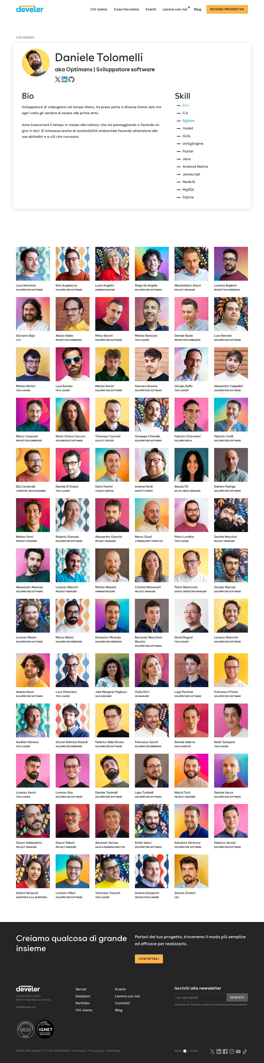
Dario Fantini (104, 488)
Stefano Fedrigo (227, 488)
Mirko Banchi (108, 337)
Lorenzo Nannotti (227, 639)
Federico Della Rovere (109, 744)
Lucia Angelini (105, 287)
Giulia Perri (142, 694)
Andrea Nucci (29, 694)
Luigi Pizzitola (188, 694)
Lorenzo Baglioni (227, 287)
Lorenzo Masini (29, 639)
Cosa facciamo (126, 9)
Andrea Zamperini (147, 895)
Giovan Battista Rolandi (72, 744)
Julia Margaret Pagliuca (111, 694)
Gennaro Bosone (148, 388)
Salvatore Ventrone (188, 844)
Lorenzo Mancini (67, 589)
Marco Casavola (29, 438)
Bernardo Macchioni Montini (148, 641)
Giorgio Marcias (227, 589)
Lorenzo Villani (69, 895)
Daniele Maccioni (225, 538)
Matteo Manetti (105, 589)
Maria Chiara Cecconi (70, 438)
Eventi (151, 9)
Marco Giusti (149, 538)
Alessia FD (187, 488)
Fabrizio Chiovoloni (188, 438)
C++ (186, 105)
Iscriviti (237, 997)
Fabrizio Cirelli (227, 438)
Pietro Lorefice (184, 538)
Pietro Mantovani (191, 589)
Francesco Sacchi (148, 744)
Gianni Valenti (66, 844)
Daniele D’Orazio (67, 488)
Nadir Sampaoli (224, 744)
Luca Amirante (29, 287)
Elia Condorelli (31, 488)
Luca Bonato (64, 388)
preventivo (227, 9)
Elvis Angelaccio (69, 287)
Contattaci (149, 958)
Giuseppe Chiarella (148, 438)
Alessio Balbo (69, 337)
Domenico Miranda (108, 639)
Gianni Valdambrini (29, 844)
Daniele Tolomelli (108, 794)
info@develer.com (26, 1007)
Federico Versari (227, 844)
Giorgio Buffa (183, 388)
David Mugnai (184, 639)
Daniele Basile (187, 337)
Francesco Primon (227, 694)
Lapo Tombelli (148, 794)
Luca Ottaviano (66, 694)
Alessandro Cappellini (228, 388)
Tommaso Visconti (107, 895)
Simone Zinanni (185, 895)
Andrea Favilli (144, 488)
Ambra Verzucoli (31, 895)
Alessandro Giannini (108, 538)
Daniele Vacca (227, 794)
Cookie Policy (113, 1050)
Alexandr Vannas (110, 844)
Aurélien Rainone (27, 744)
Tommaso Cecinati (108, 438)
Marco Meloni (69, 639)
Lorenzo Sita (69, 794)
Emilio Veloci (148, 844)
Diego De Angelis (148, 287)
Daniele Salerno (185, 744)
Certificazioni (78, 1050)
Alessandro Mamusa (29, 589)
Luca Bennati (227, 337)
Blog (197, 9)
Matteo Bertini (25, 388)
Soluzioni (83, 996)
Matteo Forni (26, 538)
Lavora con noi (175, 9)
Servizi (81, 989)
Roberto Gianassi (69, 538)
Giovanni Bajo (25, 337)
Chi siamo (98, 9)
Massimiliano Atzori (188, 287)
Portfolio (83, 1003)
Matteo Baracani (146, 337)
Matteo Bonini (108, 388)
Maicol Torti (185, 794)
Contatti (122, 1003)
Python (189, 121)
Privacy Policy (96, 1050)
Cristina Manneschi (148, 589)
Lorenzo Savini (26, 794)
